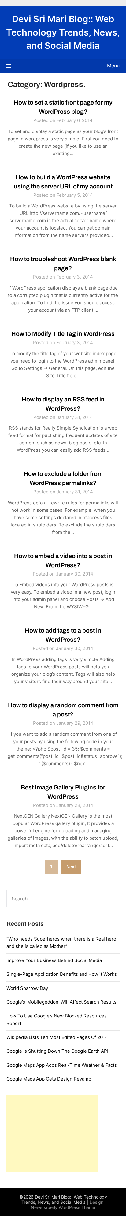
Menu (113, 66)
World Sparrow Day (27, 988)
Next (71, 866)
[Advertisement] (52, 1133)
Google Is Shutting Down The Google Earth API (57, 1051)
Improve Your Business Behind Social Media (54, 960)
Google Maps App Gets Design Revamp (48, 1079)
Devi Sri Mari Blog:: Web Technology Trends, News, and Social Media (63, 32)
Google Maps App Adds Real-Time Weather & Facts (61, 1065)
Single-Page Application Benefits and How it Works (61, 974)
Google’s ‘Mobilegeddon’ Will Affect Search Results (61, 1002)
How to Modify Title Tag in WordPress (63, 333)
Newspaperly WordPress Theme (63, 1207)
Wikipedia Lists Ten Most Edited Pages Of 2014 (57, 1037)
